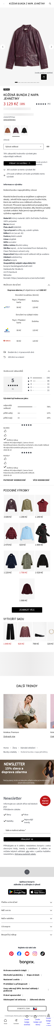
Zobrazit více (9, 737)
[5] (28, 82)
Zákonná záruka (37, 1000)
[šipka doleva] (2, 46)
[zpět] (3, 3)
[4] (25, 82)
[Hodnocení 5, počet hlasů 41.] (41, 104)
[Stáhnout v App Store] (37, 892)
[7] (34, 82)
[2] (19, 82)
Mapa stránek (33, 975)
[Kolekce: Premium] (25, 711)
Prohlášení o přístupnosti (15, 984)
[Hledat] (50, 3)
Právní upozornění (12, 995)
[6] (31, 82)
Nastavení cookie (11, 980)
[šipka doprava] (51, 46)
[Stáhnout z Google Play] (17, 892)
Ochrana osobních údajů (14, 970)
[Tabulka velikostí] (48, 146)
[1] (16, 82)
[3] (22, 82)
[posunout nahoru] (27, 872)
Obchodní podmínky (13, 975)
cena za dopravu (9, 119)
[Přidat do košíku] (44, 77)
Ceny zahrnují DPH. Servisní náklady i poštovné (21, 990)
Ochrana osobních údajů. (25, 854)
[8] (37, 82)
